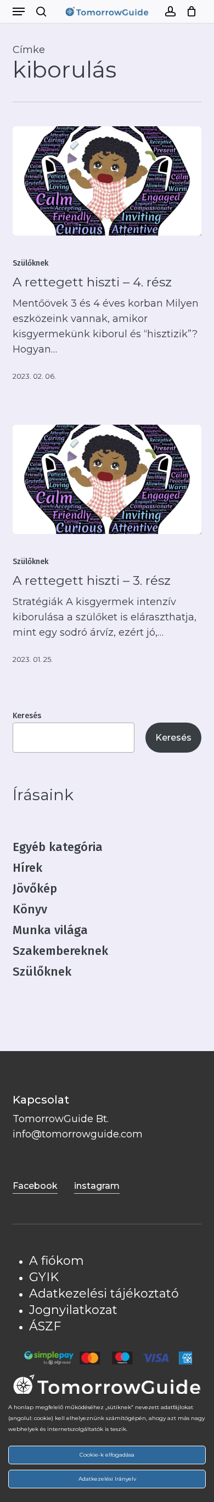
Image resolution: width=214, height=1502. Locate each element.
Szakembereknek (60, 950)
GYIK (44, 1277)
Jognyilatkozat (73, 1309)
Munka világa (50, 930)
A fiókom (56, 1260)
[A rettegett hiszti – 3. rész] (107, 479)
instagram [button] (97, 1186)
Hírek (27, 867)
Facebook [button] (35, 1186)
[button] (19, 11)
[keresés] (41, 11)
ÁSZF (45, 1326)
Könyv (30, 909)
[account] (170, 11)
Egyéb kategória (58, 847)
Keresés (27, 715)
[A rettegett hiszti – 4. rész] (107, 181)
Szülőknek (30, 263)
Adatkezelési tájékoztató (104, 1293)
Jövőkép (35, 888)
